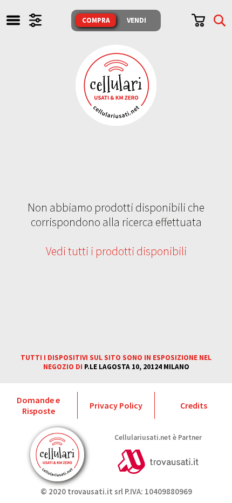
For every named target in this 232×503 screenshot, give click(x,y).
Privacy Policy (116, 405)
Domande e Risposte (38, 405)
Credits (193, 405)
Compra (96, 20)
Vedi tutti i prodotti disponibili (116, 251)
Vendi (136, 20)
